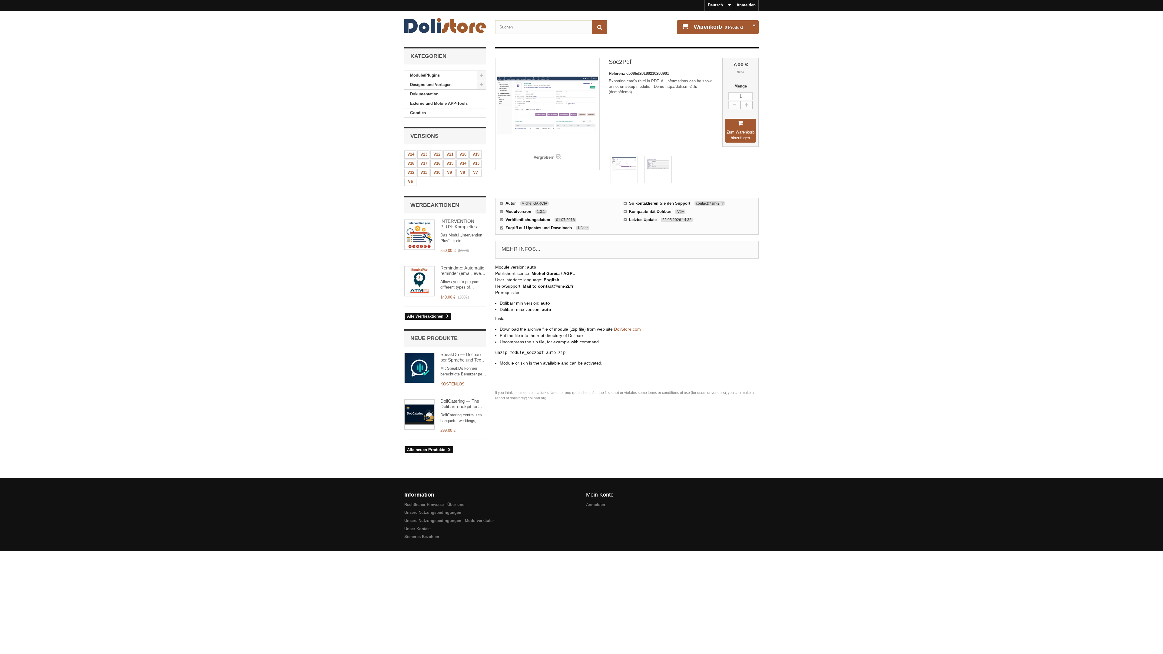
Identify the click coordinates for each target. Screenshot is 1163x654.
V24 (410, 154)
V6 (410, 181)
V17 (423, 163)
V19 (475, 154)
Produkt (718, 27)
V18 (410, 163)
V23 (423, 154)
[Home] (445, 25)
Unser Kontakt (417, 529)
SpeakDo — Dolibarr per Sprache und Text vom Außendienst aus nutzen (461, 357)
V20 (462, 154)
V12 (410, 172)
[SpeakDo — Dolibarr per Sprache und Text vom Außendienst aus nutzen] (419, 368)
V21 (449, 154)
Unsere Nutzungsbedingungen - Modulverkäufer (449, 520)
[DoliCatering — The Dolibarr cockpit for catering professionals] (419, 414)
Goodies (418, 113)
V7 (475, 172)
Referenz (617, 73)
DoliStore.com (627, 329)
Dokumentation (424, 94)
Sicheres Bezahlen (421, 536)
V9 (449, 172)
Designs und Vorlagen (431, 84)
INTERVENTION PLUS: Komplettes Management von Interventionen (458, 224)
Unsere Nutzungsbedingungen (432, 512)
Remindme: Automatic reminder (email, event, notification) (463, 270)
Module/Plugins (425, 75)
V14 (462, 163)
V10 (436, 172)
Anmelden (746, 5)
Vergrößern (544, 157)
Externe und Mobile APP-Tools (439, 103)
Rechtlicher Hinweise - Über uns (434, 504)
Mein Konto (600, 495)
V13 (475, 163)
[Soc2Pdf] (624, 169)
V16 (436, 163)
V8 (462, 172)
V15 (449, 163)
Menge (740, 86)
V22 (436, 154)
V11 (423, 172)
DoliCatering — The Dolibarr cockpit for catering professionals (462, 403)
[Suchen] (599, 27)
